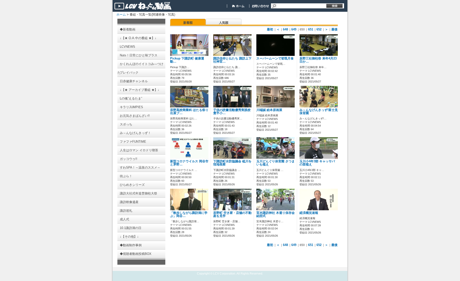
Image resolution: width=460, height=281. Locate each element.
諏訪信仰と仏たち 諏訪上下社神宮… (232, 60)
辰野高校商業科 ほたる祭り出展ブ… (189, 111)
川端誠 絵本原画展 (269, 110)
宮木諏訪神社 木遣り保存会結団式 (275, 214)
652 (319, 29)
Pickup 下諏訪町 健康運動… (187, 60)
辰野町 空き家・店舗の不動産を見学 (232, 214)
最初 (270, 29)
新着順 (188, 22)
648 (285, 29)
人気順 (223, 22)
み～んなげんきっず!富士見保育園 (318, 111)
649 (293, 29)
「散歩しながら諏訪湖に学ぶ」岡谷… (188, 214)
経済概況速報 (308, 213)
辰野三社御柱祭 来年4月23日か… (318, 60)
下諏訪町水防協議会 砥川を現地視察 (232, 163)
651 (310, 29)
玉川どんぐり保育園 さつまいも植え (275, 163)
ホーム (121, 14)
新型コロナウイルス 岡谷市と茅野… (189, 163)
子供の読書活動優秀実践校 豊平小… (232, 111)
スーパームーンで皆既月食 (275, 58)
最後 (334, 29)
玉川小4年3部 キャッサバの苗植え (317, 163)
